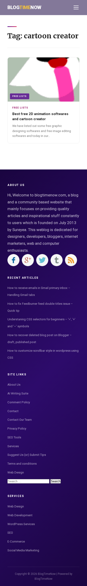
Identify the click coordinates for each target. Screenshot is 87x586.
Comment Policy (18, 402)
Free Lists (19, 96)
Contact (13, 411)
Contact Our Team (19, 419)
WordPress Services (21, 524)
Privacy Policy (16, 428)
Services (13, 446)
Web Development (19, 515)
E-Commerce (16, 541)
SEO (10, 532)
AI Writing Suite (17, 393)
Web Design (15, 472)
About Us (13, 384)
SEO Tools (14, 437)
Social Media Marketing (23, 550)
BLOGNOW (24, 7)
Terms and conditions (22, 463)
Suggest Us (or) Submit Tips (26, 455)
